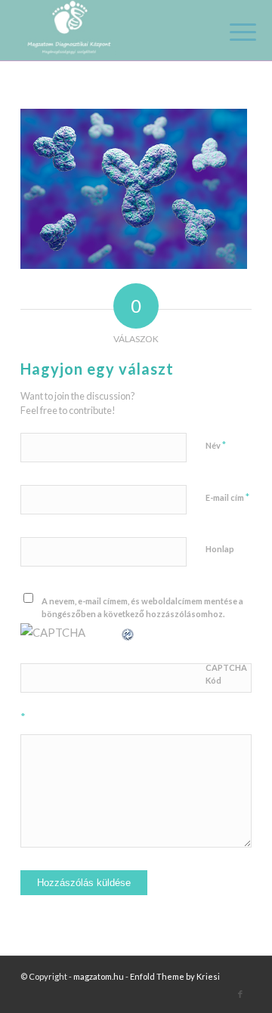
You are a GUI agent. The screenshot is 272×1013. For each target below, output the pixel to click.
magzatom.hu (98, 976)
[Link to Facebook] (240, 994)
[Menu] (231, 32)
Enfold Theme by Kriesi (175, 976)
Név (216, 445)
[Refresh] (128, 632)
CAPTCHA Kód (226, 673)
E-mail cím (227, 497)
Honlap (220, 549)
